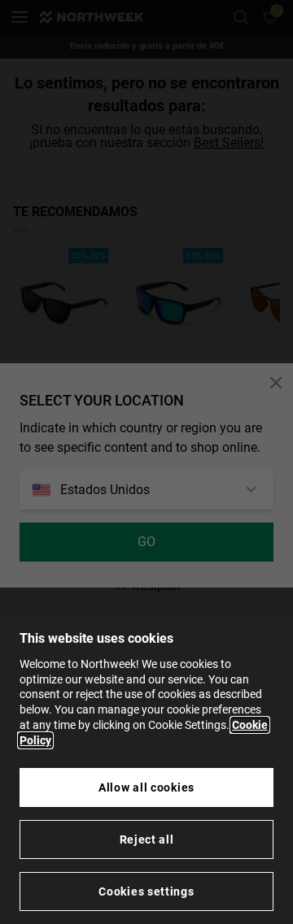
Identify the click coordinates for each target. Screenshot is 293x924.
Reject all (147, 839)
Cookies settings (146, 891)
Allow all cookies (146, 787)
